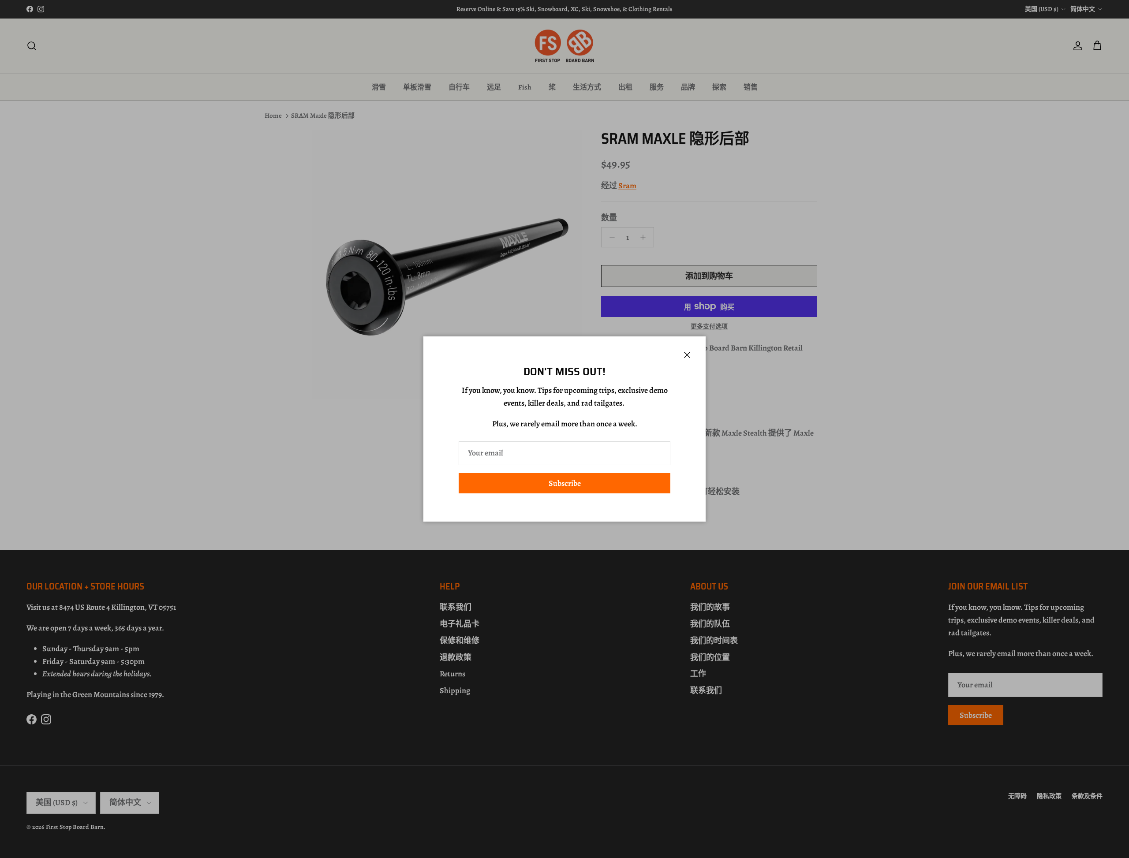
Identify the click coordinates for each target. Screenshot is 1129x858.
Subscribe (565, 483)
